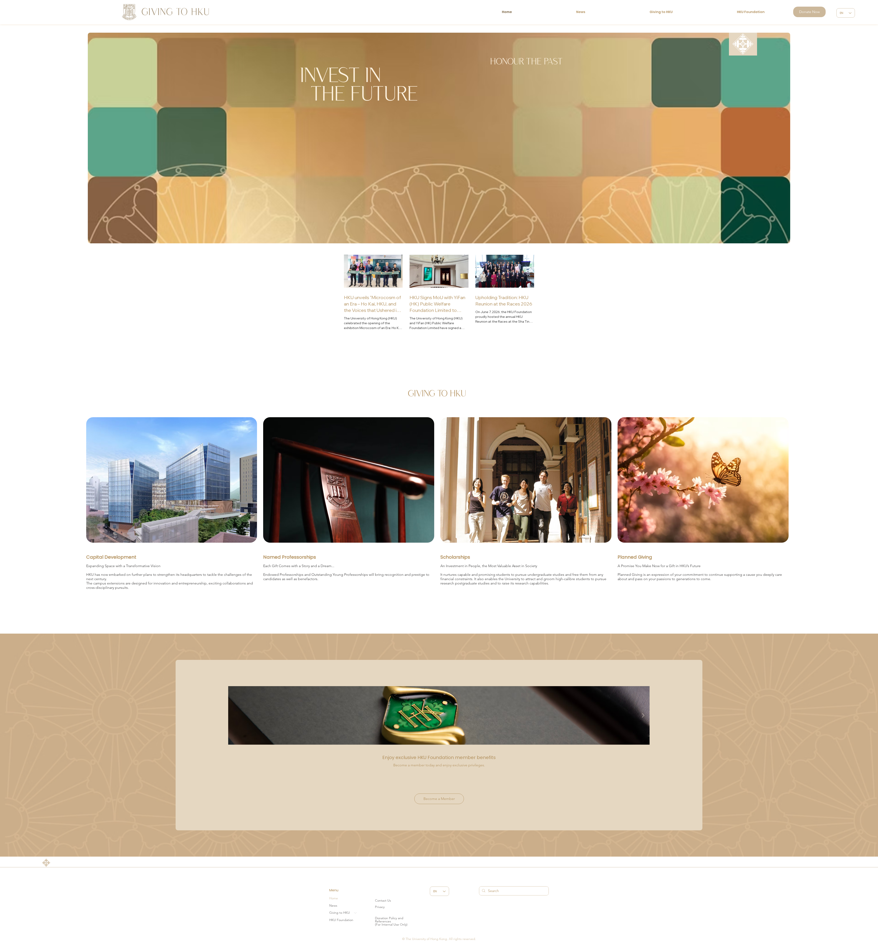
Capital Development (111, 557)
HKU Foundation (341, 920)
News (333, 905)
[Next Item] (643, 715)
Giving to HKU (339, 913)
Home (333, 898)
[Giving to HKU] (355, 912)
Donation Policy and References (389, 919)
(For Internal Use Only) (391, 924)
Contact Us (383, 900)
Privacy (380, 907)
